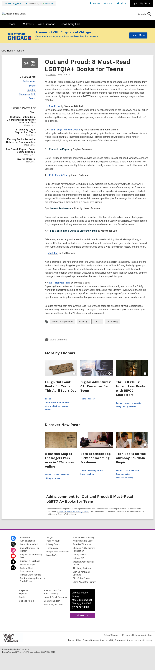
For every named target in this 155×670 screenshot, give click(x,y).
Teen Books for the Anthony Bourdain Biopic (131, 458)
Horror (127, 403)
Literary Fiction (52, 406)
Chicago (49, 478)
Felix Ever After (58, 175)
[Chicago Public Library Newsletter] (13, 567)
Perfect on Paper (59, 149)
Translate (49, 3)
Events (30, 24)
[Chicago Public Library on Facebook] (13, 538)
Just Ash (53, 253)
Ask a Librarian (46, 24)
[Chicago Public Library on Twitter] (13, 544)
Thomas (19, 50)
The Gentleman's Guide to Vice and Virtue (73, 230)
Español (23, 593)
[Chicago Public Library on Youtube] (13, 556)
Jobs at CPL (79, 558)
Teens (32, 98)
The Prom (54, 106)
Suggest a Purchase (30, 561)
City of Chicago (111, 635)
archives (65, 474)
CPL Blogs (7, 50)
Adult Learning (51, 593)
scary (118, 406)
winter (91, 399)
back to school (87, 474)
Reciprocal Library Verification (137, 635)
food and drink (123, 474)
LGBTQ (97, 322)
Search (142, 14)
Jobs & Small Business (55, 597)
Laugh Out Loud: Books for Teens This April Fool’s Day (60, 386)
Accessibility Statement (114, 640)
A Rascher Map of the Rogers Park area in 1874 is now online (59, 460)
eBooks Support (28, 564)
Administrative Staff (82, 540)
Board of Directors (82, 544)
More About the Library (84, 582)
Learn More (138, 35)
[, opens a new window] (13, 641)
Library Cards (53, 544)
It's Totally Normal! (59, 282)
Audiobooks (29, 81)
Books (32, 85)
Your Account (53, 540)
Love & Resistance (60, 208)
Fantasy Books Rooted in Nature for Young (21, 141)
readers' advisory (124, 477)
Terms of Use (74, 640)
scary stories (129, 406)
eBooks (31, 89)
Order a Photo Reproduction (27, 569)
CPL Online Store (81, 578)
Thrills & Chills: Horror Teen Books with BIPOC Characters (131, 388)
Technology (52, 548)
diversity (83, 322)
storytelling (112, 322)
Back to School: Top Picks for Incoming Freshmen (95, 458)
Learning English (52, 600)
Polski (22, 597)
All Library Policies (82, 568)
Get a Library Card (70, 24)
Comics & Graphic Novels (57, 402)
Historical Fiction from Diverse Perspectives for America (21, 120)
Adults (48, 474)
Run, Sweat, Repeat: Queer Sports (20, 150)
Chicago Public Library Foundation (84, 549)
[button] (100, 3)
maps (57, 478)
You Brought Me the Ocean (64, 129)
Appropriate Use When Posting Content (73, 511)
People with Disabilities (57, 551)
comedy (65, 406)
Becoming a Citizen (53, 604)
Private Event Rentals (30, 574)
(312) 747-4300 (80, 607)
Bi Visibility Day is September (25, 131)
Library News (79, 554)
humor (48, 409)
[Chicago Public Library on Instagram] (13, 550)
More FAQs (52, 555)
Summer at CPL (27, 94)
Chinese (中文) (26, 600)
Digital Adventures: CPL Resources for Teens (95, 386)
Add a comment (58, 339)
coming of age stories (62, 322)
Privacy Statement (92, 640)
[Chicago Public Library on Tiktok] (13, 561)
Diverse (24, 159)
